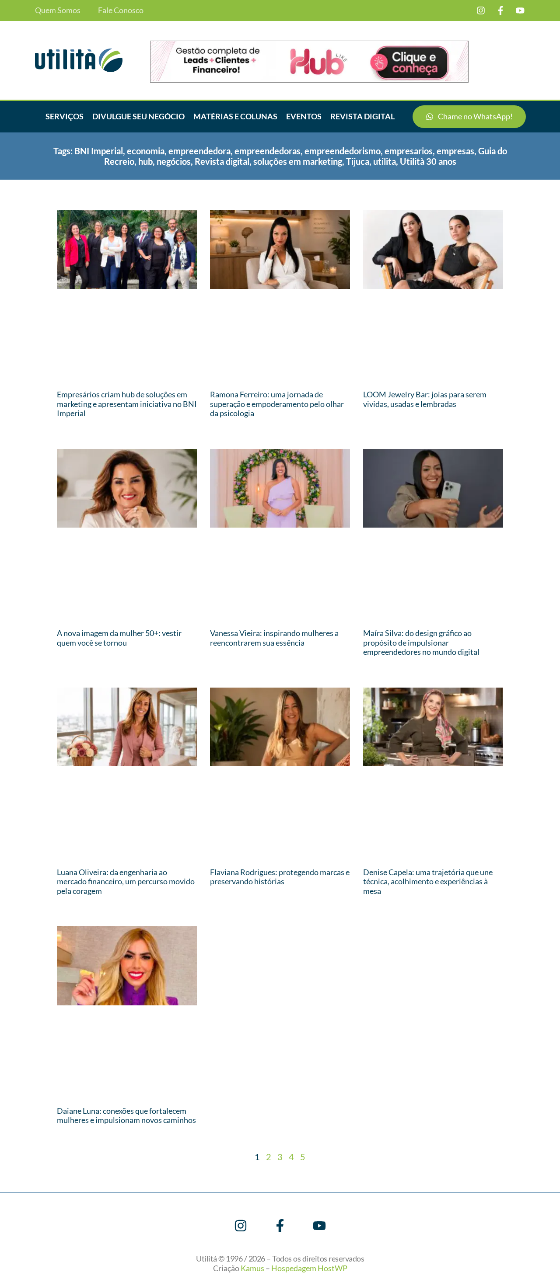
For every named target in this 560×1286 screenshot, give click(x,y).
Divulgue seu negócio (138, 116)
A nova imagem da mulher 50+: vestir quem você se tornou (119, 637)
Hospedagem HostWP (309, 1268)
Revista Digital (362, 116)
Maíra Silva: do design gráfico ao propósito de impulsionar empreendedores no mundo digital (421, 642)
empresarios (409, 151)
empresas (455, 151)
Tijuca (357, 161)
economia (145, 151)
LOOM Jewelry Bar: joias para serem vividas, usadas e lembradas (424, 399)
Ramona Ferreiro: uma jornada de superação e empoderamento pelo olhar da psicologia (277, 403)
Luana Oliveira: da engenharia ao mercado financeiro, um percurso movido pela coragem (126, 881)
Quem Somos (57, 10)
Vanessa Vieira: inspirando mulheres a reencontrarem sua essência (274, 637)
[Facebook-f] (500, 10)
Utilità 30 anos (428, 161)
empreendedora (199, 151)
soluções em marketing (297, 161)
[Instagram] (481, 10)
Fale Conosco (121, 10)
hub (145, 161)
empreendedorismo (342, 151)
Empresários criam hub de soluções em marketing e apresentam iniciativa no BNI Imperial (127, 403)
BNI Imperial (98, 151)
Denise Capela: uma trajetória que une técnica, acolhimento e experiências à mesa (428, 881)
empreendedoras (267, 151)
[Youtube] (520, 10)
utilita (384, 161)
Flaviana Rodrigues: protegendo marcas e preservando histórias (280, 876)
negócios (174, 161)
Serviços (65, 116)
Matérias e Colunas (235, 116)
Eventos (304, 116)
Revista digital (222, 161)
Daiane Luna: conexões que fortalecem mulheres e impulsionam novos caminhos (126, 1115)
